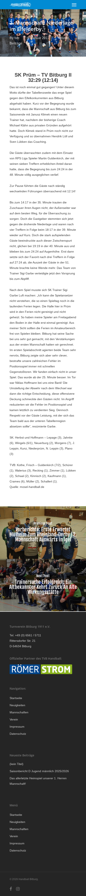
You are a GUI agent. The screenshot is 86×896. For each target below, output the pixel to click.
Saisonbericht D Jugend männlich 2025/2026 (39, 771)
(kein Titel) (16, 764)
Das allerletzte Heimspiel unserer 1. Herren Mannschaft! (38, 781)
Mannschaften (19, 712)
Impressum (17, 726)
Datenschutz (18, 733)
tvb (16, 38)
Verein (14, 719)
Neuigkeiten (17, 705)
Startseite (16, 698)
